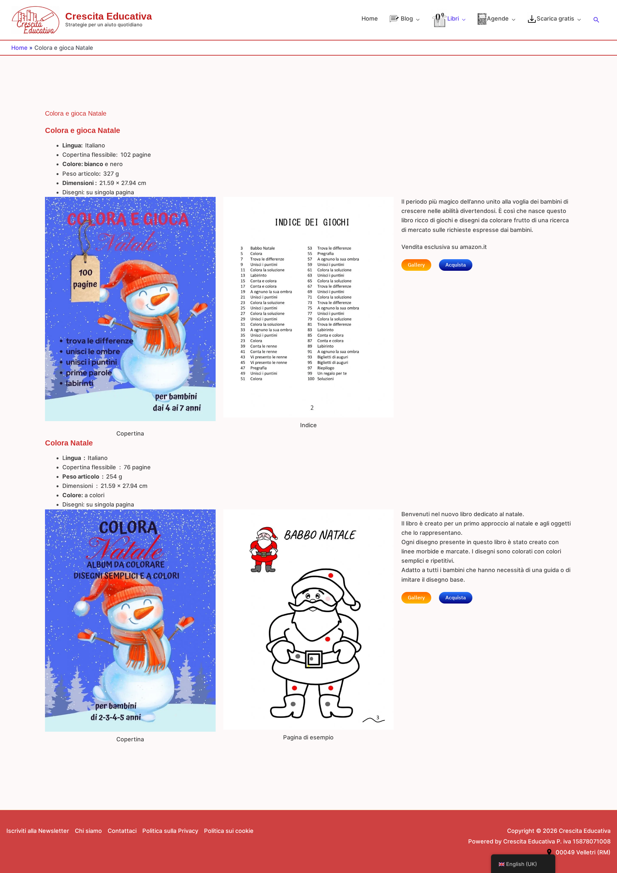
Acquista (455, 265)
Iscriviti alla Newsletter (37, 830)
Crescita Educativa (108, 16)
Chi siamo (88, 830)
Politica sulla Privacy (170, 830)
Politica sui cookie (229, 830)
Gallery (416, 265)
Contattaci (122, 830)
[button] (596, 19)
